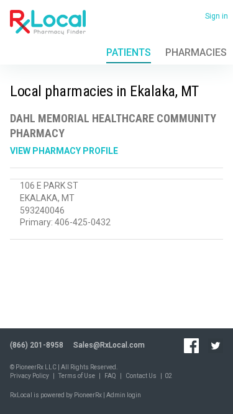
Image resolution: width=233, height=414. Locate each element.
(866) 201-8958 (36, 345)
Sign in (216, 16)
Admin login (123, 395)
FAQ (110, 375)
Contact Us (141, 375)
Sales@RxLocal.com (109, 345)
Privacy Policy (29, 375)
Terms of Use (76, 375)
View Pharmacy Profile (64, 151)
